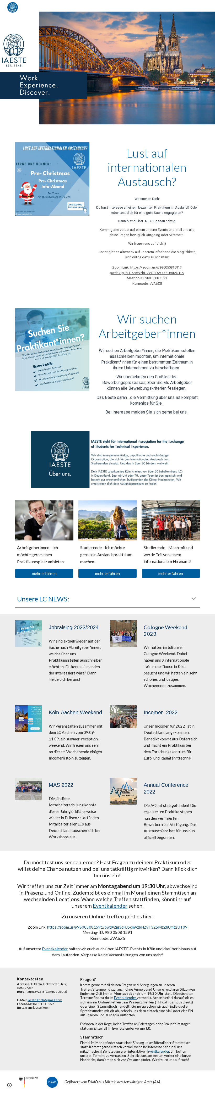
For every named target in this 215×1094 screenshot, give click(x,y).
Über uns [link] (112, 7)
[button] (208, 7)
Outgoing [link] (140, 7)
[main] (147, 167)
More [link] (189, 7)
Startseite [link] (88, 7)
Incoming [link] (169, 7)
